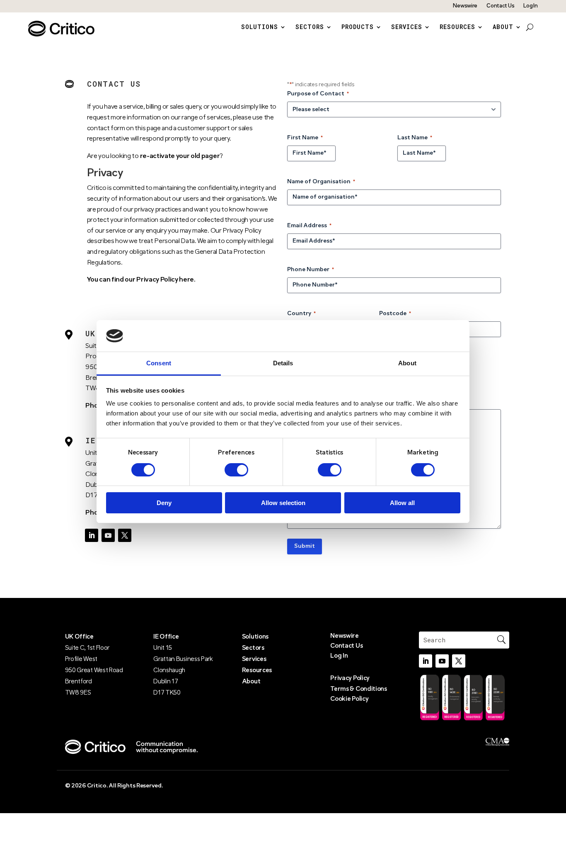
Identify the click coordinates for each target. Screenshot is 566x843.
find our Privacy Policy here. (153, 280)
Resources (457, 27)
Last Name (414, 138)
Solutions (259, 27)
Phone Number (310, 270)
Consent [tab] (158, 363)
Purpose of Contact (318, 94)
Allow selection (283, 502)
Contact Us (500, 6)
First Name (305, 138)
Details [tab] (283, 363)
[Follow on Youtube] (108, 535)
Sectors (309, 27)
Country (301, 314)
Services (406, 27)
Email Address (309, 226)
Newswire (465, 6)
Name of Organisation (321, 182)
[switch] (236, 469)
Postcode (395, 314)
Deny (164, 502)
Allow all (402, 502)
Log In (530, 6)
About (503, 27)
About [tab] (407, 363)
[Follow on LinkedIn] (91, 535)
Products (357, 27)
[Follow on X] (124, 535)
